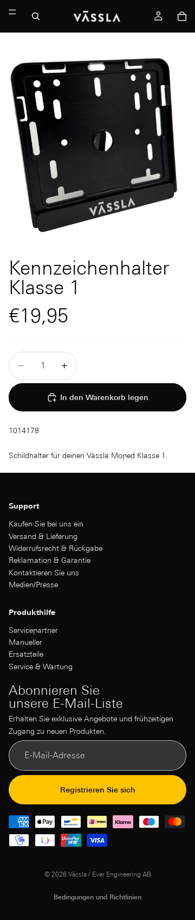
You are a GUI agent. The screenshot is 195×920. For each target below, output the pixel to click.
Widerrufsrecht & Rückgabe (55, 548)
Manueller (25, 642)
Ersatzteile (26, 654)
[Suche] (36, 16)
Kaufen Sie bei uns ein (46, 523)
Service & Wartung (41, 666)
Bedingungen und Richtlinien (97, 897)
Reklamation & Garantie (49, 560)
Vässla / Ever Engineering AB (109, 874)
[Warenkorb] (182, 16)
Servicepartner (33, 629)
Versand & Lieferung (43, 535)
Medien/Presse (33, 584)
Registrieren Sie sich (97, 789)
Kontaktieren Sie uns (44, 572)
